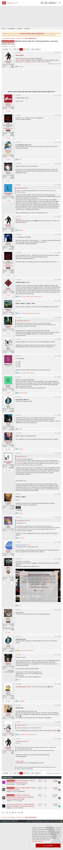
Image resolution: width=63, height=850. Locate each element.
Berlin (12, 67)
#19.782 (59, 317)
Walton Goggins (20, 60)
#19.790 (59, 494)
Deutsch (15, 821)
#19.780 (59, 279)
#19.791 (59, 517)
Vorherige (5, 49)
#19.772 (59, 95)
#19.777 (59, 216)
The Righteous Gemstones (30, 62)
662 (27, 49)
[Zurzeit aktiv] (8, 149)
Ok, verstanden (48, 845)
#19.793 (59, 558)
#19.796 (59, 654)
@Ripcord (18, 219)
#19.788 (59, 433)
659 (18, 49)
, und (26, 373)
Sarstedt (12, 178)
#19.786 (59, 397)
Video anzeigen (39, 590)
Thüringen (11, 249)
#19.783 (59, 339)
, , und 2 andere (27, 734)
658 (15, 49)
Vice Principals (46, 62)
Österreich (11, 429)
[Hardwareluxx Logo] (10, 3)
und (22, 393)
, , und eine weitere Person (30, 296)
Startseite (57, 821)
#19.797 (59, 684)
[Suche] (41, 2)
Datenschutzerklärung (37, 841)
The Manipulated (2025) (22, 741)
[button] (6, 28)
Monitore (23, 784)
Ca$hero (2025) (20, 761)
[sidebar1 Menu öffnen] (59, 2)
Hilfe (52, 821)
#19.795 (59, 636)
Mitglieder (19, 28)
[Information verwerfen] (59, 33)
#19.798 (59, 705)
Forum (3, 28)
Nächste (37, 49)
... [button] (12, 49)
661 (24, 49)
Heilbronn (11, 411)
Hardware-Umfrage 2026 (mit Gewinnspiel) (32, 33)
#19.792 (59, 542)
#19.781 (59, 300)
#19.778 (59, 234)
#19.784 (59, 356)
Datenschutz (47, 821)
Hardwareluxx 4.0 (6, 821)
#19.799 (59, 722)
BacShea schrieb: (21, 456)
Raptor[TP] (9, 791)
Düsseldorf (11, 467)
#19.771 (59, 52)
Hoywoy (12, 135)
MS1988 (55, 781)
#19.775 (59, 163)
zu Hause (12, 508)
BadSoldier (5, 46)
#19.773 (59, 115)
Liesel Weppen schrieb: (22, 320)
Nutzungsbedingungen (37, 821)
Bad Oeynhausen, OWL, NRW (8, 629)
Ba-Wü (12, 698)
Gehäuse (20, 800)
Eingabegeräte (21, 791)
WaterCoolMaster (11, 784)
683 (33, 49)
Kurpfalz (12, 580)
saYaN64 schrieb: (21, 725)
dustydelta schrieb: (21, 188)
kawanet (55, 789)
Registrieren (27, 28)
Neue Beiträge (10, 28)
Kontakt (28, 821)
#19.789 (59, 453)
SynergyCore (9, 808)
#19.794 (59, 609)
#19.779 (59, 252)
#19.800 (59, 738)
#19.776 (59, 184)
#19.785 (59, 377)
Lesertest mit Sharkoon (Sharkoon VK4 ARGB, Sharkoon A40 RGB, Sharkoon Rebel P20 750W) (20, 797)
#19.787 (59, 415)
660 (21, 49)
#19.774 (59, 142)
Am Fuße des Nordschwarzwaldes (9, 671)
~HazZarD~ (9, 800)
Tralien (55, 805)
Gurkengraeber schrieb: (22, 520)
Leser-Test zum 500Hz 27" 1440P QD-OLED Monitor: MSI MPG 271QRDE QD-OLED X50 (20, 805)
